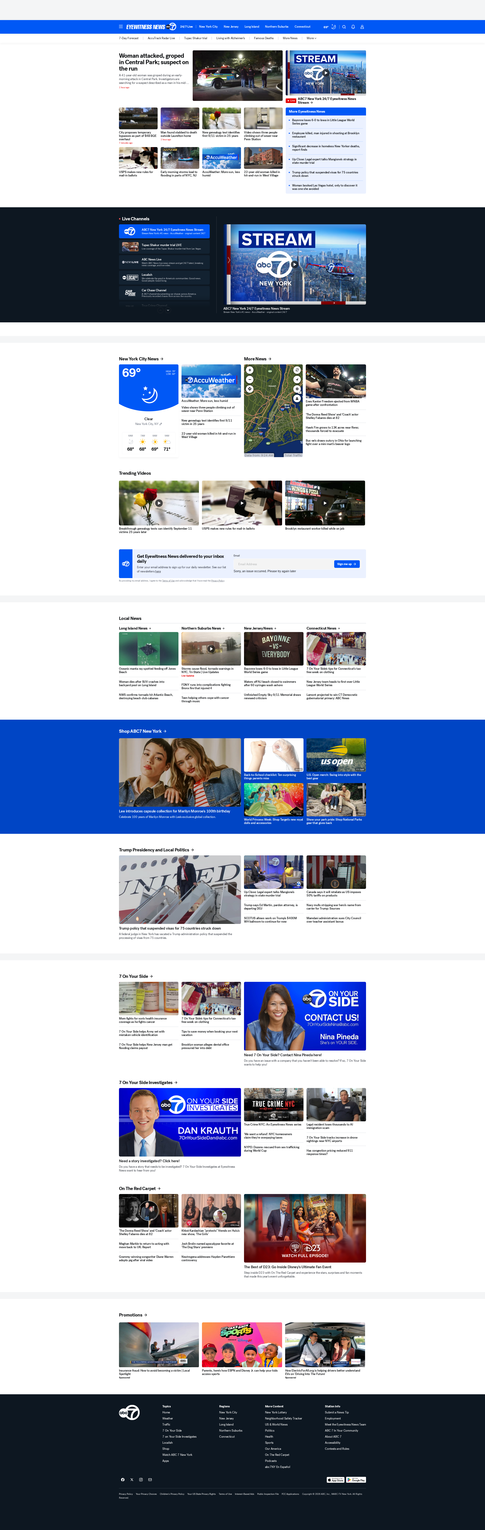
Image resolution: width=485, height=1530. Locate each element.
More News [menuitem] (290, 38)
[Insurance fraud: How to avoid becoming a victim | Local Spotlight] (159, 1344)
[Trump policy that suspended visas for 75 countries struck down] (180, 889)
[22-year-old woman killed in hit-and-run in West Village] (263, 158)
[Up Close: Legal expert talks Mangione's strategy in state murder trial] (274, 872)
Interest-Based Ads (244, 1494)
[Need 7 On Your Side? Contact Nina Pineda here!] (305, 1016)
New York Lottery (276, 1412)
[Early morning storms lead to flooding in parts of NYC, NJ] (180, 158)
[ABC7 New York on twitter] (132, 1480)
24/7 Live (186, 27)
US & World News (276, 1424)
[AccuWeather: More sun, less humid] (221, 158)
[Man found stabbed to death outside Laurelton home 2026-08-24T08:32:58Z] (180, 118)
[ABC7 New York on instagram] (141, 1480)
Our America (273, 1448)
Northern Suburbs (277, 27)
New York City (208, 27)
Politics (269, 1430)
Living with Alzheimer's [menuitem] (230, 38)
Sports (269, 1442)
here (158, 571)
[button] (121, 26)
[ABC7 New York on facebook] (123, 1480)
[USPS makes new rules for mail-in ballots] (138, 158)
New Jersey (231, 27)
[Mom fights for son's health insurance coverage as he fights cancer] (148, 998)
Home (166, 1412)
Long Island (252, 27)
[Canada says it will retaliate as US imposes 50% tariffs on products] (336, 872)
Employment (333, 1418)
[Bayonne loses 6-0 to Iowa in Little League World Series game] (274, 649)
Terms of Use (168, 580)
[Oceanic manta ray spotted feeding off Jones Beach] (148, 649)
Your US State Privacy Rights (201, 1494)
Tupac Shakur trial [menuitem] (195, 38)
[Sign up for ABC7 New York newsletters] (150, 1480)
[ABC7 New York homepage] (151, 27)
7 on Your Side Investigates (179, 1436)
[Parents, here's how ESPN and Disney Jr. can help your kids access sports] (242, 1344)
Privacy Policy (217, 580)
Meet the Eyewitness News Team (345, 1424)
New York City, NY (147, 424)
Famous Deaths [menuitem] (264, 38)
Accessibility (332, 1442)
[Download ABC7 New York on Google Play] (356, 1480)
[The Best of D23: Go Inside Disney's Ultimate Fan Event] (305, 1228)
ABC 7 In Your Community (341, 1430)
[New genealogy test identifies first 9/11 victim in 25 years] (221, 118)
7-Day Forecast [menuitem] (128, 38)
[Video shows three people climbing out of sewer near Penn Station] (263, 118)
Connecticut (302, 27)
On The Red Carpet (277, 1454)
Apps (165, 1460)
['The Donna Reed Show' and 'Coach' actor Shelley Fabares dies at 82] (148, 1211)
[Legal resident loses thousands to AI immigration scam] (336, 1105)
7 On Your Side (172, 1430)
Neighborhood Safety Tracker (283, 1418)
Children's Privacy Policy (172, 1494)
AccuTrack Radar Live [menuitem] (161, 38)
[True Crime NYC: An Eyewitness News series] (274, 1105)
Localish (167, 1442)
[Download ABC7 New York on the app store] (336, 1480)
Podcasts (270, 1460)
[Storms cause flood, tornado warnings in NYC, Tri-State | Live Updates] (211, 649)
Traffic (166, 1424)
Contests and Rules (337, 1448)
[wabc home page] (129, 1412)
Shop (165, 1448)
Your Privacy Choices (146, 1494)
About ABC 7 (333, 1436)
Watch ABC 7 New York (177, 1454)
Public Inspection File (268, 1494)
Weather (167, 1418)
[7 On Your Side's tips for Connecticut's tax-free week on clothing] (336, 649)
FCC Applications (290, 1494)
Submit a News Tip (337, 1412)
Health (269, 1436)
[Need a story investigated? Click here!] (180, 1122)
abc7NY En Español (277, 1466)
